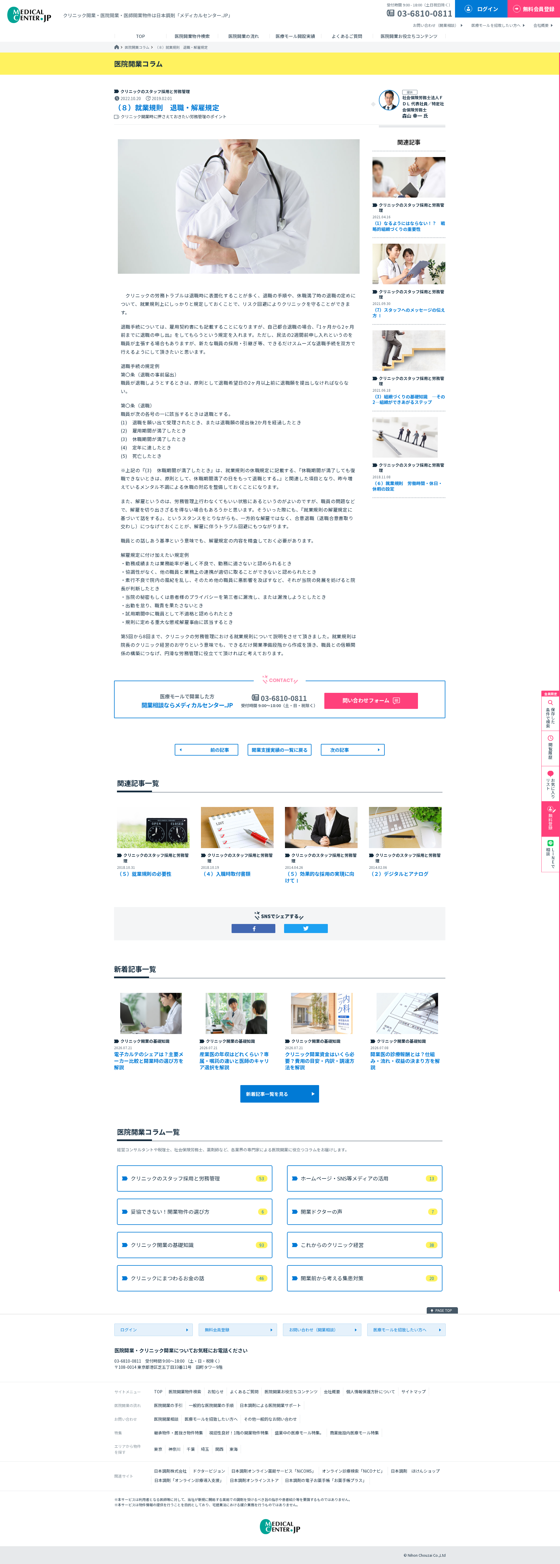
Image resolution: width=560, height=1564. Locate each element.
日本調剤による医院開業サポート (270, 1405)
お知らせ (215, 1391)
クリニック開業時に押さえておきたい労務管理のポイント (174, 116)
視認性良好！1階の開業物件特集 (239, 1433)
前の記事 (219, 749)
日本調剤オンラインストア (254, 1480)
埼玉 (205, 1449)
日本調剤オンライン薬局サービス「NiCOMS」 (273, 1471)
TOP (158, 1391)
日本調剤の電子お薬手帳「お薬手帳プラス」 (326, 1480)
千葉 (191, 1449)
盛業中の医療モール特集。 (299, 1433)
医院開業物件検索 (185, 1391)
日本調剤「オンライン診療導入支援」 (189, 1480)
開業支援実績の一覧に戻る (280, 749)
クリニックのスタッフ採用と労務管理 (155, 91)
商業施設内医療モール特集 (354, 1433)
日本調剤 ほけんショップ (415, 1471)
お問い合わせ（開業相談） (436, 25)
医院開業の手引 (168, 1405)
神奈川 (174, 1449)
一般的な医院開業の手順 (211, 1405)
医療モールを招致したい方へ (496, 25)
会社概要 (541, 25)
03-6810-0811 (425, 13)
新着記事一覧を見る (267, 1093)
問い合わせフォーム (365, 700)
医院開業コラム (137, 47)
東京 (158, 1449)
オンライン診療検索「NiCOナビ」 (353, 1471)
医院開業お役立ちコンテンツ (291, 1391)
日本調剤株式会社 (170, 1471)
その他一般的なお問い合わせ (270, 1419)
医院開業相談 (166, 1419)
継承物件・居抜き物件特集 (178, 1433)
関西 (219, 1449)
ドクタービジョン (209, 1471)
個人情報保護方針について (370, 1391)
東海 (234, 1449)
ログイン (487, 9)
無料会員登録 (538, 9)
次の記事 (339, 749)
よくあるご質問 (244, 1391)
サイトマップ (413, 1391)
